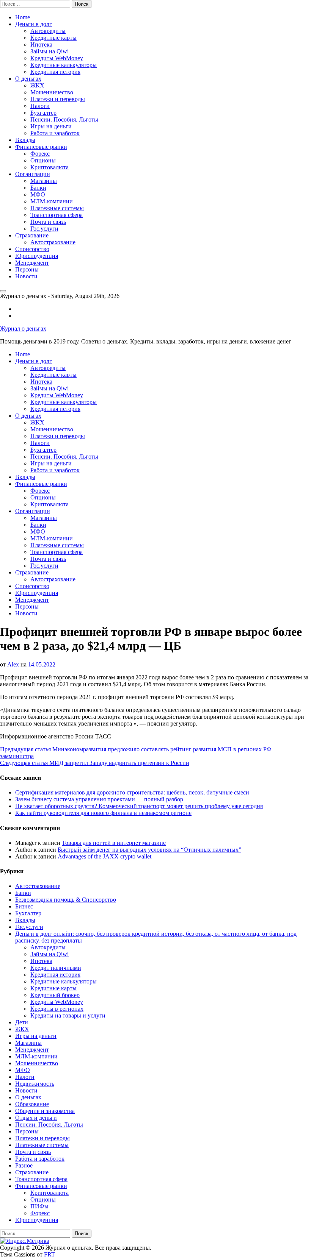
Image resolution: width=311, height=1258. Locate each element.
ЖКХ (37, 85)
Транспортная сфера (56, 215)
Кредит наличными (55, 968)
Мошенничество (51, 92)
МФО (37, 194)
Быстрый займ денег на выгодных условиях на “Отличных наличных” (149, 849)
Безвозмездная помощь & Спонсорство (65, 899)
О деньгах (28, 78)
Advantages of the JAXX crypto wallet (104, 856)
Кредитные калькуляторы (63, 65)
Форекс (40, 153)
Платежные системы (57, 208)
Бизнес (24, 906)
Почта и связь (48, 222)
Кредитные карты (53, 37)
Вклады (25, 140)
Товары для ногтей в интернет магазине (114, 843)
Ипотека (41, 44)
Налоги (40, 106)
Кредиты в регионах (56, 1008)
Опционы (43, 160)
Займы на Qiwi (49, 51)
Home (22, 17)
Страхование (32, 235)
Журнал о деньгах (23, 328)
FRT (49, 1254)
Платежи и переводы (57, 99)
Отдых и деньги (36, 1117)
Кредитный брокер (55, 995)
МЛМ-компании (51, 201)
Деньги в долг (33, 24)
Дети (21, 1022)
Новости (26, 276)
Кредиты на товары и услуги (67, 1015)
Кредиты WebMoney (56, 58)
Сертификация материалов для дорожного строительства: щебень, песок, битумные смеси (132, 792)
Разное (24, 1165)
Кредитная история (55, 72)
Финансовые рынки (41, 147)
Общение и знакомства (45, 1111)
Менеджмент (32, 262)
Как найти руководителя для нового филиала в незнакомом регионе (103, 813)
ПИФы (39, 1206)
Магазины (43, 181)
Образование (32, 1104)
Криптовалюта (49, 167)
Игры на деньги (51, 126)
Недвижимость (34, 1083)
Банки (38, 187)
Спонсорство (32, 249)
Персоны (27, 269)
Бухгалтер (43, 112)
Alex (13, 664)
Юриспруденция (36, 256)
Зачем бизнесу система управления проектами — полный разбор (99, 799)
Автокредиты (48, 31)
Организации (32, 174)
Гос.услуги (44, 228)
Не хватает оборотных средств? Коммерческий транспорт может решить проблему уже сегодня (139, 806)
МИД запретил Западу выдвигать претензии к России (94, 763)
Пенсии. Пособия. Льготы (64, 119)
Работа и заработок (55, 133)
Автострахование (52, 242)
